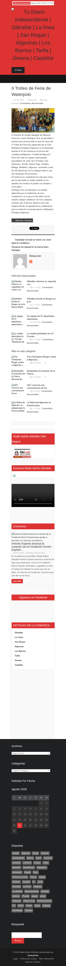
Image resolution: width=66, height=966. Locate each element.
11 (20, 814)
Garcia (42, 877)
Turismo (28, 910)
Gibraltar (19, 632)
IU (34, 882)
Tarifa (17, 656)
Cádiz (45, 863)
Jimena (18, 660)
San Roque (20, 642)
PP (14, 906)
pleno (43, 896)
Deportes (15, 103)
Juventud (16, 887)
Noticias (16, 896)
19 (25, 820)
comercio (27, 863)
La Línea (19, 637)
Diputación (41, 867)
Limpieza (37, 887)
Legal (15, 959)
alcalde (16, 853)
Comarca (16, 863)
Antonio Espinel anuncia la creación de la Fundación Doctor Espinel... (31, 546)
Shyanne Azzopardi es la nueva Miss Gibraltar (30, 248)
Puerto (29, 906)
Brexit (38, 858)
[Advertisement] (33, 704)
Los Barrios (20, 651)
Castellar (19, 665)
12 (25, 814)
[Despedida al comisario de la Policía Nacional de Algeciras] (18, 375)
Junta (40, 882)
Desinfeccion (28, 867)
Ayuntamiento (18, 858)
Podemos (17, 901)
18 (20, 820)
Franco (33, 877)
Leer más (17, 581)
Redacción (32, 100)
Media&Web (33, 955)
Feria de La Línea (20, 877)
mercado (45, 891)
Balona (30, 858)
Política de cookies (28, 959)
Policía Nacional (44, 901)
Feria (35, 872)
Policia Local (29, 901)
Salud (37, 906)
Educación (17, 872)
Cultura (37, 863)
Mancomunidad (31, 891)
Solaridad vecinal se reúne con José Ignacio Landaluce (31, 241)
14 (36, 814)
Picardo (25, 896)
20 (30, 820)
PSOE (20, 906)
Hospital (26, 882)
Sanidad (46, 906)
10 (14, 814)
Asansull (45, 853)
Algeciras (43, 100)
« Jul (14, 835)
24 (14, 825)
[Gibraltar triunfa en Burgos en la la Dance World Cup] (18, 303)
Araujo (35, 853)
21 (36, 820)
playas (34, 896)
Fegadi (27, 872)
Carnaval (48, 858)
